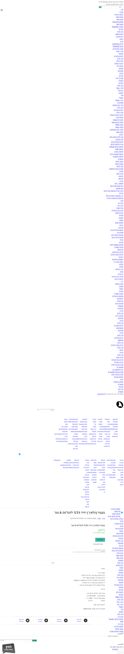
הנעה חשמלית (118, 294)
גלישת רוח (120, 66)
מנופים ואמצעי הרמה (116, 245)
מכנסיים (120, 159)
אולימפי (120, 178)
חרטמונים (120, 298)
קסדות (121, 171)
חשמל (121, 289)
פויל (122, 95)
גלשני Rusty (119, 127)
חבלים (121, 264)
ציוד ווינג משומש (118, 105)
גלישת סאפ (119, 17)
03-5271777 (101, 394)
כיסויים (121, 29)
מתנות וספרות (118, 247)
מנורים (121, 76)
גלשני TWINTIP (118, 46)
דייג (122, 281)
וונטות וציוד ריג (118, 262)
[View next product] (99, 522)
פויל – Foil (119, 51)
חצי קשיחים (119, 139)
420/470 (120, 340)
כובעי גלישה (119, 161)
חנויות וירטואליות (117, 649)
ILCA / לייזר (119, 316)
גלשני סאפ (120, 19)
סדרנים (89, 552)
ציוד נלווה (120, 32)
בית (122, 10)
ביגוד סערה (119, 208)
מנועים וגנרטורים (117, 296)
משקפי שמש (119, 223)
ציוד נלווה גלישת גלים (116, 137)
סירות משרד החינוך (117, 345)
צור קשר (120, 389)
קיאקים (121, 176)
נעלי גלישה (119, 166)
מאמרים (120, 384)
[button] (99, 544)
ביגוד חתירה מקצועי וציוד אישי (113, 191)
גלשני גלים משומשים (116, 130)
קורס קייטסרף (118, 63)
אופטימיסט (119, 328)
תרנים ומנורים (118, 325)
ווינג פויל (120, 90)
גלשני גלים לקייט (118, 49)
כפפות (121, 220)
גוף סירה (120, 274)
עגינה (121, 272)
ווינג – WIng (119, 100)
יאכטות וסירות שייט (116, 230)
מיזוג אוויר (120, 301)
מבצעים (120, 392)
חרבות (121, 134)
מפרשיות (120, 308)
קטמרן (121, 350)
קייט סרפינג (119, 36)
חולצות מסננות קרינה (116, 154)
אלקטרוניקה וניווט (117, 237)
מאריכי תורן (119, 78)
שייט (82, 552)
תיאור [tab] (52, 563)
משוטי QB (119, 24)
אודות (121, 12)
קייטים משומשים (117, 44)
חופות (121, 39)
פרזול (121, 240)
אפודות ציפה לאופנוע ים (115, 372)
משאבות (120, 306)
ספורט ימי (120, 232)
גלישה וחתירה (118, 14)
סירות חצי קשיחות (117, 360)
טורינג (121, 181)
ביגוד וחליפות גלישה (117, 144)
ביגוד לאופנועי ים (117, 369)
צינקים (121, 291)
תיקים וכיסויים (118, 56)
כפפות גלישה (119, 164)
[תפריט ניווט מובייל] (2, 10)
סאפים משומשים (117, 22)
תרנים (121, 73)
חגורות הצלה (119, 213)
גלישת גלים (119, 117)
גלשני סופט (119, 132)
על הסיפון (120, 249)
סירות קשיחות (118, 362)
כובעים (121, 218)
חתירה (121, 193)
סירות (121, 311)
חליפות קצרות (118, 152)
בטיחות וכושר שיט (117, 235)
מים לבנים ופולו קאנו (116, 186)
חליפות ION (119, 149)
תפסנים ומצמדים (76, 552)
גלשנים (121, 68)
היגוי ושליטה (119, 269)
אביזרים (120, 227)
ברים (121, 41)
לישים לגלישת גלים (117, 142)
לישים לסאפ (119, 34)
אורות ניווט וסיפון (117, 252)
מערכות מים (119, 303)
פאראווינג (120, 103)
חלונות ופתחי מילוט (117, 254)
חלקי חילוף (119, 61)
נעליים (121, 215)
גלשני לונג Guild (118, 120)
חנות (121, 379)
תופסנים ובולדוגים (117, 259)
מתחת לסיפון (119, 284)
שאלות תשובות (118, 382)
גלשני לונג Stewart (117, 122)
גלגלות (121, 267)
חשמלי (121, 98)
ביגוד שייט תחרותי (117, 210)
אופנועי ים (120, 367)
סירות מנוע (119, 357)
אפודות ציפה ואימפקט (116, 169)
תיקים (121, 225)
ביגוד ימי (120, 203)
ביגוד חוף (120, 205)
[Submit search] (100, 7)
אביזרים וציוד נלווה (117, 365)
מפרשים (120, 71)
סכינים (121, 242)
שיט (122, 201)
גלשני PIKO (119, 125)
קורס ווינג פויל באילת (116, 115)
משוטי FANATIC (117, 27)
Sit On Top (119, 188)
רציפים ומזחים (118, 377)
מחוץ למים (119, 174)
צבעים (121, 286)
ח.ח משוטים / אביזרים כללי (114, 196)
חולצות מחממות (118, 156)
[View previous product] (103, 522)
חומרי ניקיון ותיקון (117, 276)
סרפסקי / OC (119, 183)
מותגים (121, 387)
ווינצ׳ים (121, 257)
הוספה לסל (100, 539)
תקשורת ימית (119, 279)
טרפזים (121, 54)
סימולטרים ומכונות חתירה (115, 198)
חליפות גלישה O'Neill (116, 147)
